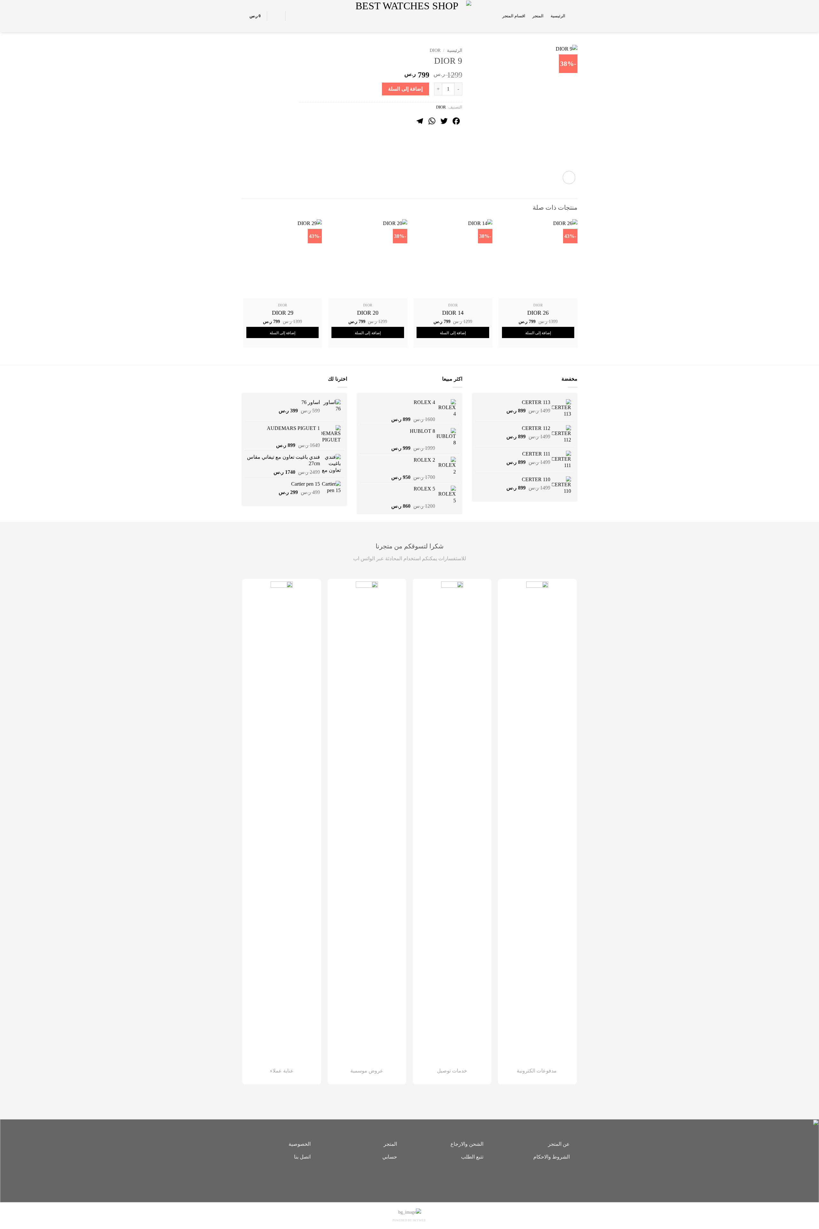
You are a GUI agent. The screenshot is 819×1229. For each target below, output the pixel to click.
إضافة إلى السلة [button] (538, 333)
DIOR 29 (282, 313)
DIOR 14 (453, 313)
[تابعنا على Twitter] (400, 1178)
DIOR (435, 50)
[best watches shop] (409, 16)
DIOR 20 (367, 313)
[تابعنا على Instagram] (409, 1178)
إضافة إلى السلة (405, 89)
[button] (574, 16)
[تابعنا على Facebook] (419, 1178)
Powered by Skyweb (409, 1220)
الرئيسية (558, 16)
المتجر (538, 16)
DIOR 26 (538, 313)
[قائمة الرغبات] (294, 16)
